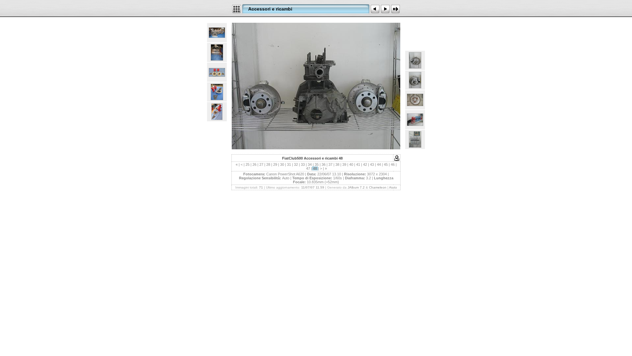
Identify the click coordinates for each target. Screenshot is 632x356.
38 (337, 164)
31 (289, 164)
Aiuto (393, 187)
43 (372, 164)
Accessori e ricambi (270, 9)
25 (247, 164)
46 (393, 164)
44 (379, 164)
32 (296, 164)
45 (386, 164)
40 (351, 164)
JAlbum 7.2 (356, 187)
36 (324, 164)
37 (330, 164)
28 (268, 164)
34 (310, 164)
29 (275, 164)
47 (308, 168)
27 (261, 164)
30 (282, 164)
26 (254, 164)
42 (365, 164)
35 (317, 164)
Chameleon (377, 187)
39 (344, 164)
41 (358, 164)
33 (303, 164)
